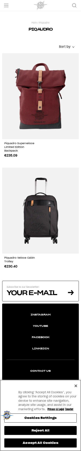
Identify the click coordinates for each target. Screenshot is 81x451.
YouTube (40, 325)
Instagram (41, 314)
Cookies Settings (40, 418)
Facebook (40, 337)
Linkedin (40, 348)
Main (34, 22)
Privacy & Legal (56, 409)
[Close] (76, 386)
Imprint (69, 409)
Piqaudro (44, 22)
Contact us (40, 370)
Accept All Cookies (40, 443)
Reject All (40, 430)
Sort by (64, 47)
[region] (40, 415)
